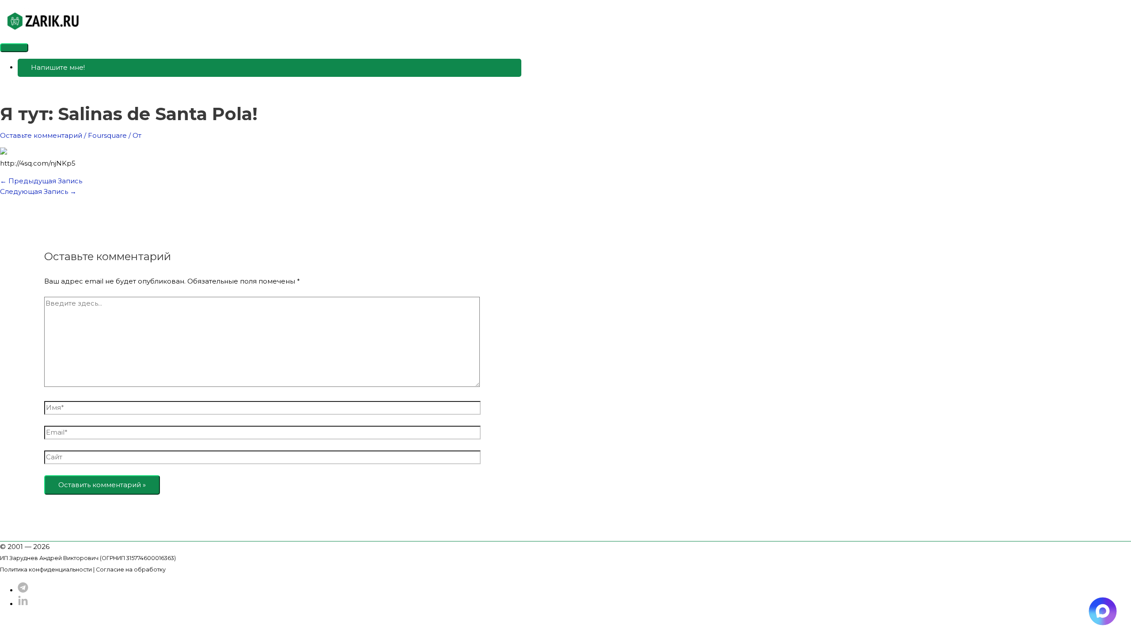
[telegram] (23, 590)
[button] (269, 68)
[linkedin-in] (23, 604)
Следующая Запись (38, 191)
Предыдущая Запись (41, 181)
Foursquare (107, 135)
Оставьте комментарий (41, 135)
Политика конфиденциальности (46, 569)
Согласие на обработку (131, 569)
